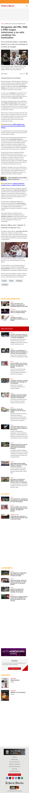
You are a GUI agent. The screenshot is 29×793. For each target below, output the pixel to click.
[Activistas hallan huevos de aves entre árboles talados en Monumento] (5, 432)
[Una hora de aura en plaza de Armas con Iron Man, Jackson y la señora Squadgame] (5, 339)
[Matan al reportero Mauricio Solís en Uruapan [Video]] (5, 311)
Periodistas (19, 280)
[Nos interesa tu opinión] (14, 752)
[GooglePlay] (22, 778)
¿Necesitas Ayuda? (14, 774)
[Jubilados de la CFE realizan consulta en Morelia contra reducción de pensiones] (5, 399)
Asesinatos (4, 284)
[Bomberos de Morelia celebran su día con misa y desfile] (5, 415)
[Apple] (19, 778)
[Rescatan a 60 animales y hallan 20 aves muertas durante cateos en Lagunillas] (5, 483)
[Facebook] (7, 778)
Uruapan (4, 280)
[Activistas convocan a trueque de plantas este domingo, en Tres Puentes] (5, 384)
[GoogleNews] (16, 778)
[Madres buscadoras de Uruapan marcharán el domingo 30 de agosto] (5, 590)
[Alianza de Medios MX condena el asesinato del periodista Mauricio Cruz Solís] (5, 304)
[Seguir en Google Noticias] (27, 73)
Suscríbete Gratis (14, 668)
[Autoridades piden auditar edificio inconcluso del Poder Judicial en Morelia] (5, 468)
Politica (11, 280)
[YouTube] (13, 778)
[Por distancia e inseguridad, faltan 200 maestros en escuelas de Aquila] (5, 573)
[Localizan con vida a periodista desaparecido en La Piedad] (5, 318)
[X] (10, 778)
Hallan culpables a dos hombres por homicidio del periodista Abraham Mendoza (13, 126)
